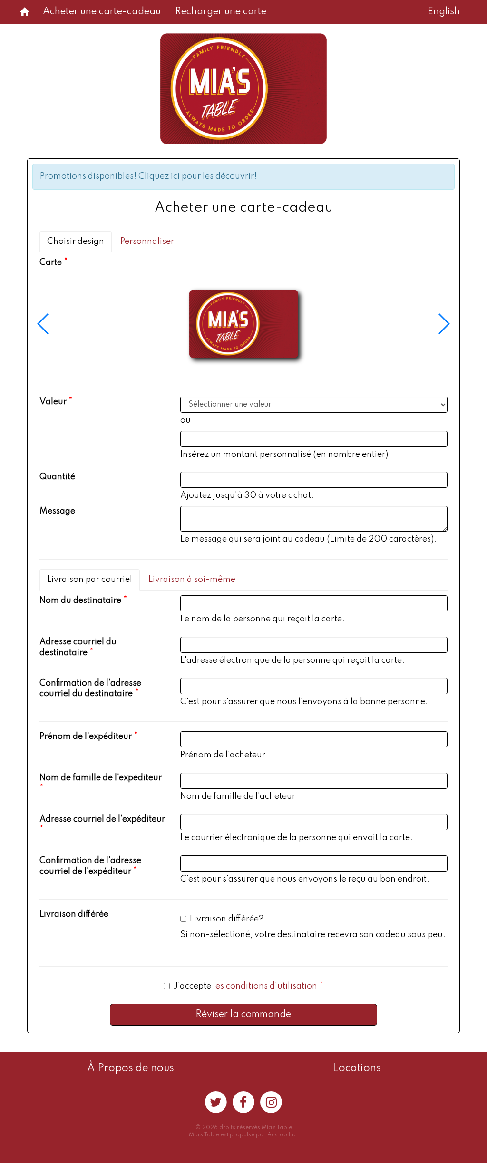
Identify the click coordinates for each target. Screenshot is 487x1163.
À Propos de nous (130, 1068)
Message (57, 511)
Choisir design (75, 241)
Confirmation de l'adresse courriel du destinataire (90, 688)
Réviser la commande (243, 1014)
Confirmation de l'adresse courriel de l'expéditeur (90, 866)
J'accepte (245, 986)
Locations (356, 1068)
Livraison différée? (226, 919)
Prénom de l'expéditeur (85, 736)
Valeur (53, 401)
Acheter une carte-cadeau (102, 12)
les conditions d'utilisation (265, 986)
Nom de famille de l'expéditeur (100, 778)
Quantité (57, 477)
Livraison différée (73, 914)
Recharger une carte (220, 12)
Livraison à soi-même (191, 579)
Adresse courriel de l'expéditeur (102, 819)
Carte (50, 262)
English (444, 12)
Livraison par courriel (89, 579)
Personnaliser (147, 241)
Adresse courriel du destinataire (78, 647)
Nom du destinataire (80, 600)
